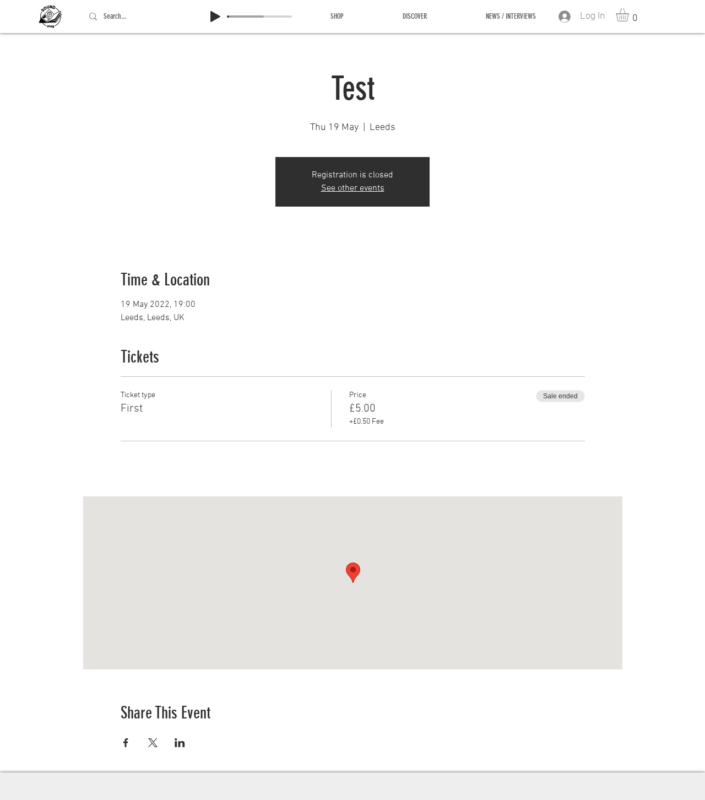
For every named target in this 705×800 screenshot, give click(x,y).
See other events (352, 188)
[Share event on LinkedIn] (180, 742)
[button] (630, 14)
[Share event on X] (153, 742)
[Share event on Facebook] (126, 742)
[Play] (215, 16)
